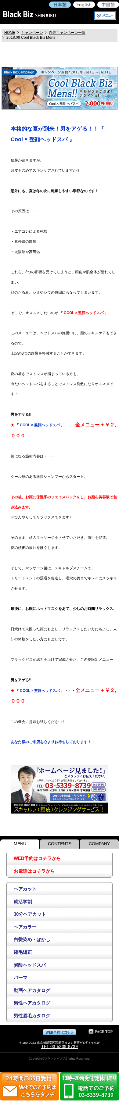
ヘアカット (25, 888)
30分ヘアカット (30, 914)
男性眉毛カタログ (32, 1015)
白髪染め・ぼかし (32, 939)
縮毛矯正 (23, 952)
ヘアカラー (25, 926)
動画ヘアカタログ (32, 990)
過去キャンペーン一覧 (67, 32)
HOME (9, 32)
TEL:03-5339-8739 (59, 1046)
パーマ (20, 977)
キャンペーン (32, 32)
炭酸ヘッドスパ (30, 965)
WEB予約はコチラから (37, 858)
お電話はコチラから (34, 871)
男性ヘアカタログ (32, 1002)
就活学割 (23, 901)
